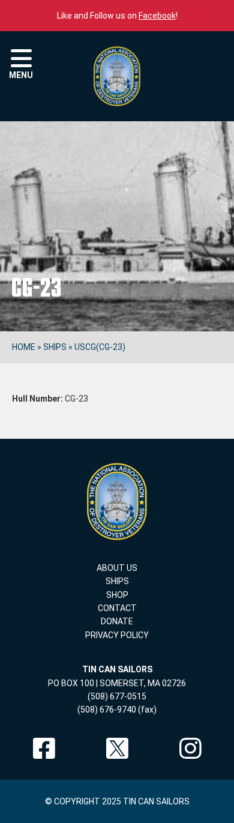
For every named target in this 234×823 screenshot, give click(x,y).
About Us (117, 568)
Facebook (157, 15)
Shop (117, 595)
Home (23, 347)
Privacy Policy (117, 635)
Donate (117, 621)
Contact (117, 608)
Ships (55, 347)
